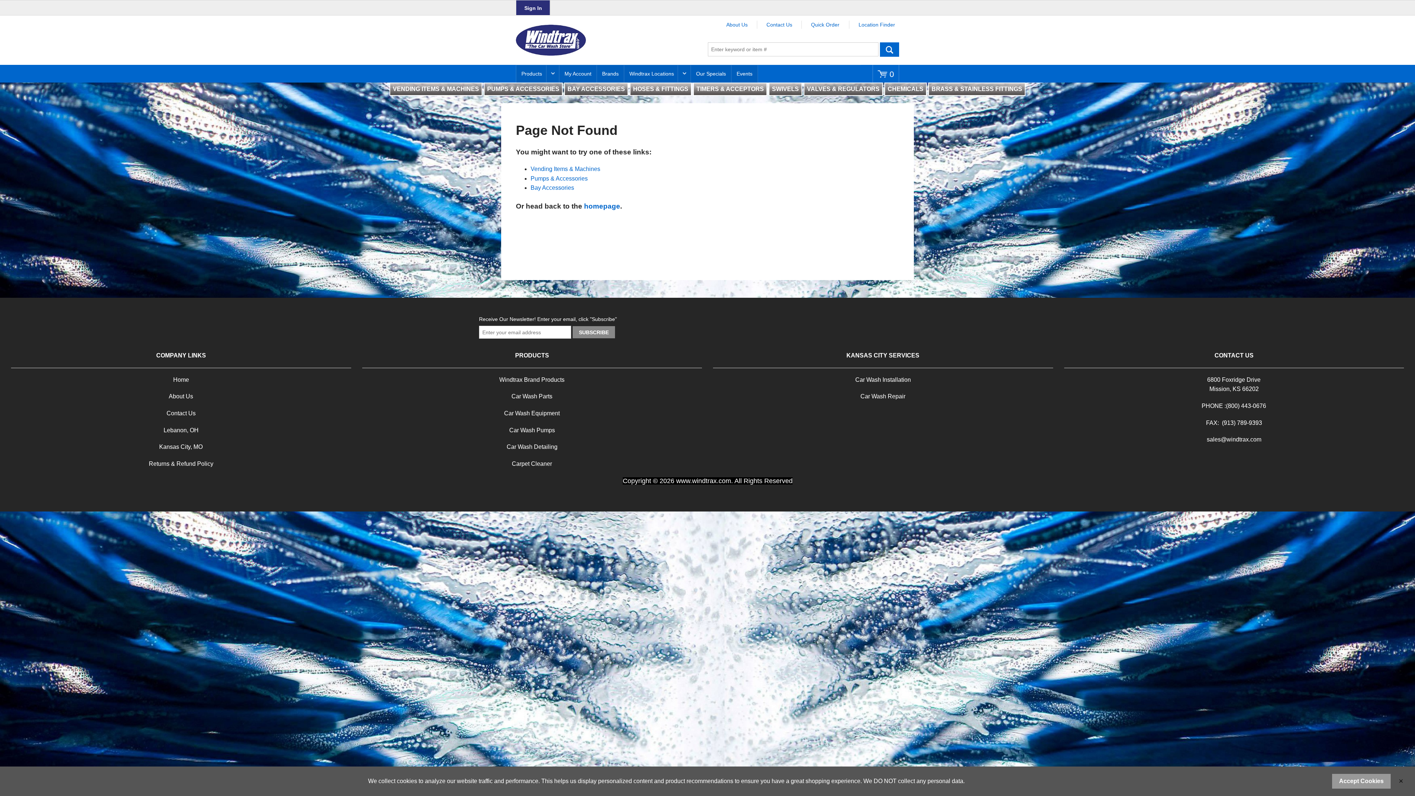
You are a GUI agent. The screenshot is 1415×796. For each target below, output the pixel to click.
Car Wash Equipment (532, 413)
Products (531, 74)
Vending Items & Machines (565, 169)
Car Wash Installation (883, 380)
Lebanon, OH (181, 430)
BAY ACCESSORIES (596, 89)
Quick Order (825, 25)
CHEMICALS (905, 89)
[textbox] (793, 49)
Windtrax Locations (651, 74)
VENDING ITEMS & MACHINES (436, 89)
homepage (602, 206)
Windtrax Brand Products (532, 380)
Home (181, 380)
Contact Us (779, 25)
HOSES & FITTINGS (660, 89)
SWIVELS (785, 89)
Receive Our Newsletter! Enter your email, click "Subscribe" (548, 319)
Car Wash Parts (531, 396)
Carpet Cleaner (532, 464)
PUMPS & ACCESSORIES (523, 89)
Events (744, 74)
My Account (578, 74)
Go (889, 49)
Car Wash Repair (882, 396)
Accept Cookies (1361, 781)
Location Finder (877, 25)
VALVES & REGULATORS (843, 89)
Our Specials (711, 74)
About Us (737, 25)
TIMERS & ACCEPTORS (730, 89)
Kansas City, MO (181, 447)
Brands (610, 74)
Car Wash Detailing (532, 447)
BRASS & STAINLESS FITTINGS (977, 89)
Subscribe (594, 332)
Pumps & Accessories (559, 178)
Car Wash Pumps (532, 430)
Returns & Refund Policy (181, 464)
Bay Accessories (552, 188)
